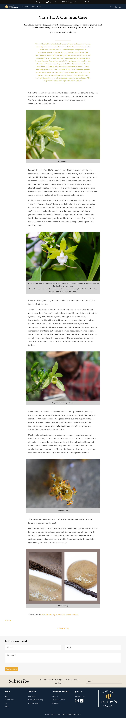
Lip (6, 703)
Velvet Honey (9, 700)
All (6, 696)
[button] (25, 7)
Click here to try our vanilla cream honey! (59, 614)
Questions (55, 696)
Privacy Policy (61, 714)
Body (6, 706)
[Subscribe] (119, 681)
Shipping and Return (58, 700)
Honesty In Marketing (35, 700)
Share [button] (9, 620)
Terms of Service (50, 714)
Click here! (77, 714)
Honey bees (32, 696)
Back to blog (64, 628)
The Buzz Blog (79, 696)
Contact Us (55, 703)
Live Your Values (33, 703)
